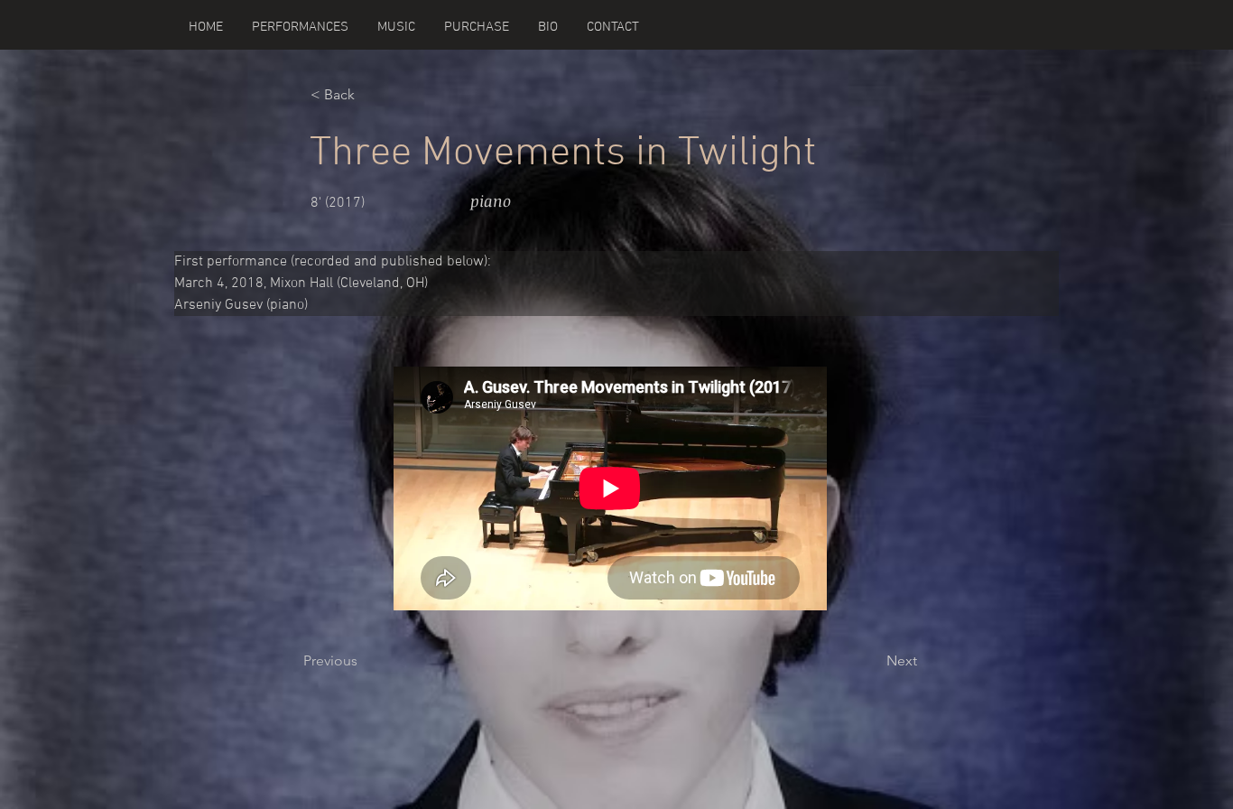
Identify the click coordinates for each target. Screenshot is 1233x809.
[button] (396, 27)
